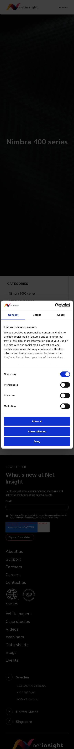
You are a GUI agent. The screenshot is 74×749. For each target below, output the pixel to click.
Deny (37, 441)
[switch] (65, 385)
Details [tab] (37, 314)
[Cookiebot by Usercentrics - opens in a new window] (55, 305)
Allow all (37, 421)
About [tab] (61, 314)
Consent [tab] (13, 314)
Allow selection (37, 431)
